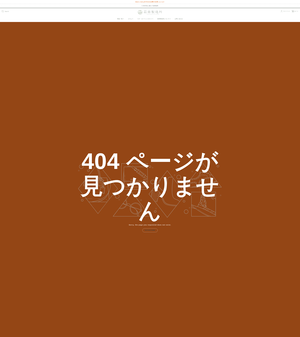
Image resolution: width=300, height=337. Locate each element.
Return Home (150, 230)
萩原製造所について (163, 18)
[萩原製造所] (150, 12)
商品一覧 (120, 18)
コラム (130, 18)
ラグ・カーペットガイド (144, 18)
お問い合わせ (179, 18)
